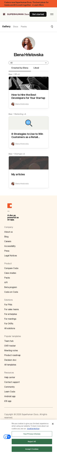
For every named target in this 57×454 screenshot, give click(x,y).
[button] (40, 26)
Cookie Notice (33, 429)
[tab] (20, 69)
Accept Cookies (32, 449)
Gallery (6, 26)
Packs (24, 26)
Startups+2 (19, 154)
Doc (10, 74)
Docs (15, 26)
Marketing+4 (20, 114)
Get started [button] (38, 14)
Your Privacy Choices (32, 434)
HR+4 (17, 74)
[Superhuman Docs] (16, 14)
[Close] (53, 424)
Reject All (32, 442)
